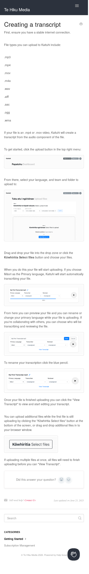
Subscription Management (19, 545)
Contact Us (30, 500)
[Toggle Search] (79, 518)
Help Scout (61, 554)
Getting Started (14, 539)
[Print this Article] (81, 24)
